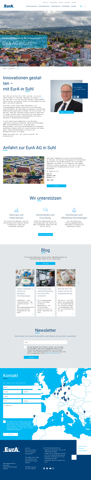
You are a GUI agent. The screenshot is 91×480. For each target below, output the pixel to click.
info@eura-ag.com (30, 467)
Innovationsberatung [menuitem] (31, 6)
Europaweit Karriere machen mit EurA (55, 461)
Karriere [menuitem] (61, 2)
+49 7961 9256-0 (30, 468)
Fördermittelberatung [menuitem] (43, 6)
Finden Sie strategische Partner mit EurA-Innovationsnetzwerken (55, 454)
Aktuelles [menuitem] (73, 6)
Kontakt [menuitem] (74, 2)
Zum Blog (45, 263)
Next (77, 282)
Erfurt (41, 97)
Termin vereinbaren (45, 234)
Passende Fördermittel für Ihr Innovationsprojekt (54, 457)
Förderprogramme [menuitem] (55, 6)
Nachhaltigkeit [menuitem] (66, 6)
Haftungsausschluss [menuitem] (9, 463)
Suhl (18, 68)
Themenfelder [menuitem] (53, 2)
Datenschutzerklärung (52, 353)
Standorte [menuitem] (67, 2)
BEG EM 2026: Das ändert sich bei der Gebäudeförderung (65, 291)
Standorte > (12, 68)
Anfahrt (56, 186)
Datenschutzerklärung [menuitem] (10, 467)
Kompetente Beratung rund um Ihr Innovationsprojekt (55, 450)
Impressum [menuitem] (6, 465)
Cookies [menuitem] (5, 468)
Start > (5, 68)
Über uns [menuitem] (45, 2)
